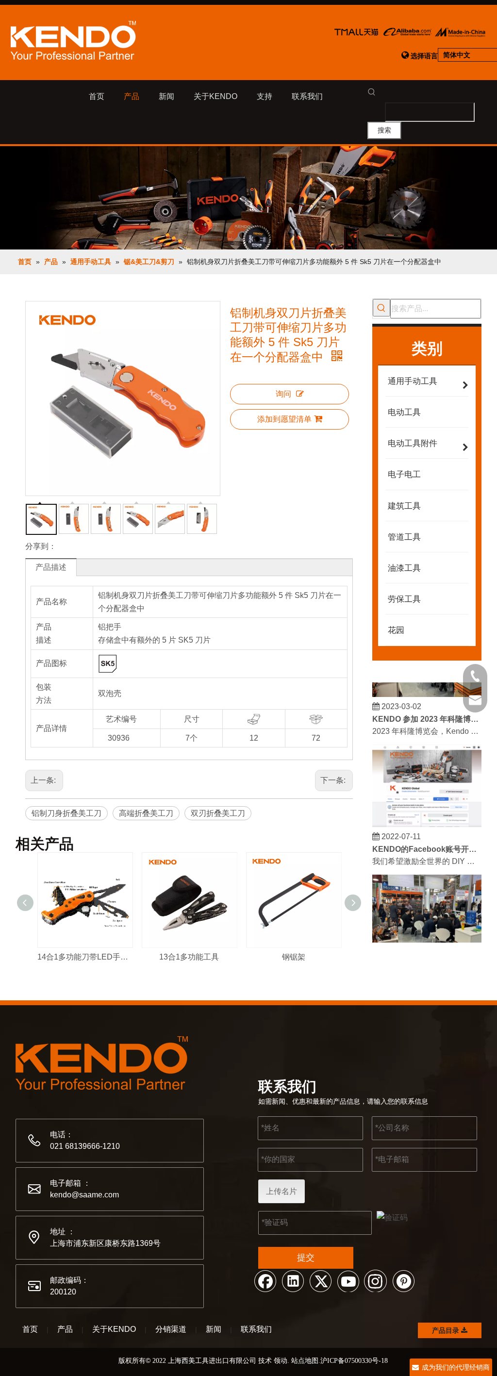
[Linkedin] (292, 1280)
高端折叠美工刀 (146, 813)
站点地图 (304, 1360)
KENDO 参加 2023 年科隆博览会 (427, 713)
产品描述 (50, 567)
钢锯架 (293, 957)
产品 (65, 1329)
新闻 (213, 1329)
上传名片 (281, 1191)
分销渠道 (170, 1329)
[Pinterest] (403, 1280)
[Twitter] (320, 1280)
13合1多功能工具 (189, 957)
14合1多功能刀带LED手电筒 (84, 957)
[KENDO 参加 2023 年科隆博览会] (426, 688)
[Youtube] (348, 1280)
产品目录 (446, 1330)
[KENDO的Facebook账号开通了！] (426, 818)
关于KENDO (114, 1329)
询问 (283, 394)
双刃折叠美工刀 (218, 813)
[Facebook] (265, 1280)
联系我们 (256, 1329)
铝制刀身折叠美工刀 (66, 813)
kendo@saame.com (84, 1195)
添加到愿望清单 (284, 419)
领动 (280, 1360)
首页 (30, 1329)
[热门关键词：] (381, 307)
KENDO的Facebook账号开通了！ (427, 843)
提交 (306, 1257)
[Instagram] (375, 1280)
